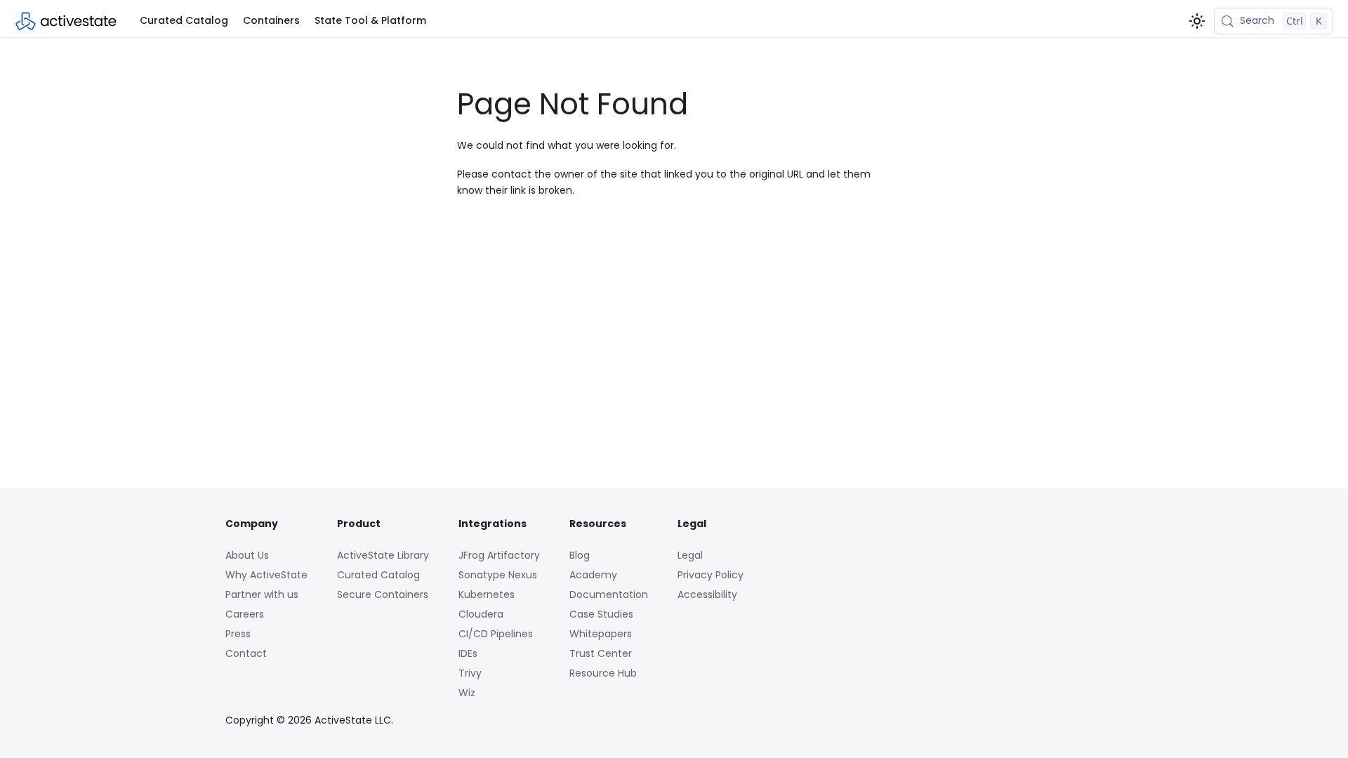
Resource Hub (603, 673)
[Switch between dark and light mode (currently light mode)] (1197, 21)
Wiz (466, 693)
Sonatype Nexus (497, 575)
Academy (593, 575)
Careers (244, 614)
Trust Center (600, 653)
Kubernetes (486, 594)
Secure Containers (382, 594)
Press (238, 634)
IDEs (467, 653)
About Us (247, 555)
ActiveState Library (383, 555)
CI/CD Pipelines (495, 634)
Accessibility (707, 594)
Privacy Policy (711, 575)
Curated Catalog (184, 20)
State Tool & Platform (370, 20)
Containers (271, 20)
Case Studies (601, 614)
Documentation (608, 594)
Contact (246, 653)
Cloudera (480, 614)
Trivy (470, 673)
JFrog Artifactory (499, 555)
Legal (690, 555)
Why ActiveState (266, 575)
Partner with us (261, 594)
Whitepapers (600, 634)
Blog (579, 555)
